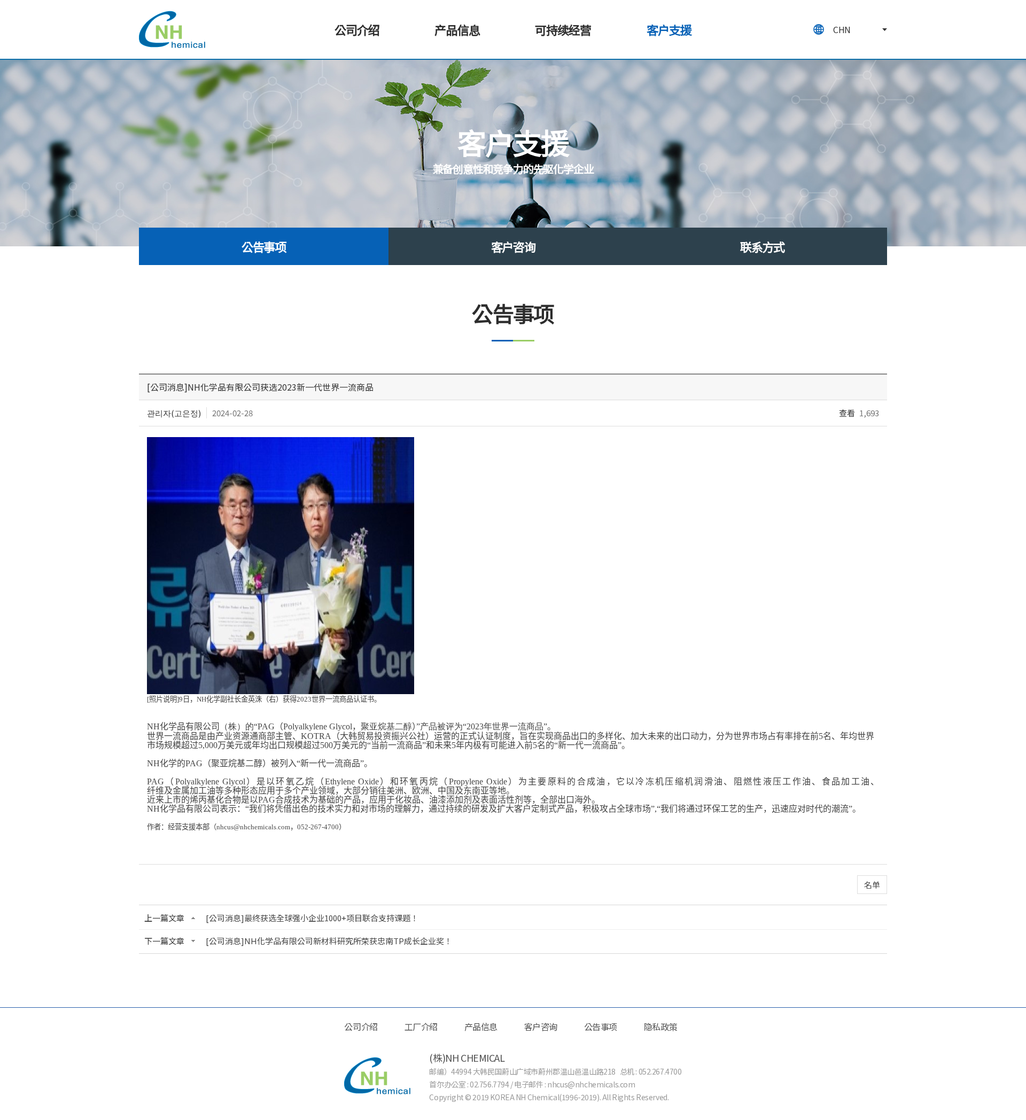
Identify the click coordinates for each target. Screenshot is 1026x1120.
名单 (872, 884)
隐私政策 (660, 1026)
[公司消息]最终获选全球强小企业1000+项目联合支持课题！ (312, 917)
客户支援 (669, 29)
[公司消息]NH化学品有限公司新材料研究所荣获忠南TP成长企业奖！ (329, 940)
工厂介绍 (421, 1026)
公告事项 (264, 246)
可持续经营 (563, 29)
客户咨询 (513, 246)
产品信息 (456, 29)
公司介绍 (357, 29)
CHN (842, 29)
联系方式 (762, 246)
